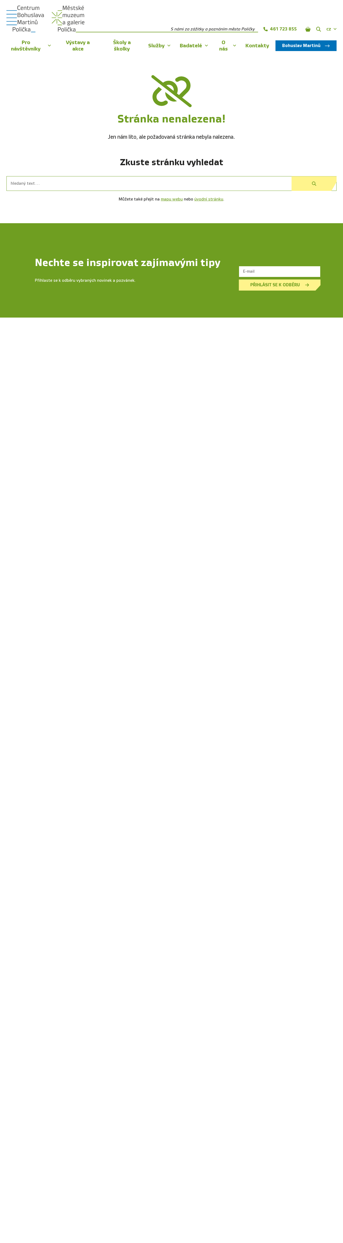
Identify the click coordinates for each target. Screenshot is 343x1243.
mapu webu (172, 199)
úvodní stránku (208, 199)
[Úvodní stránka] (25, 19)
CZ (328, 29)
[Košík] (308, 29)
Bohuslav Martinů (301, 45)
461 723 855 (283, 29)
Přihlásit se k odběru (275, 284)
